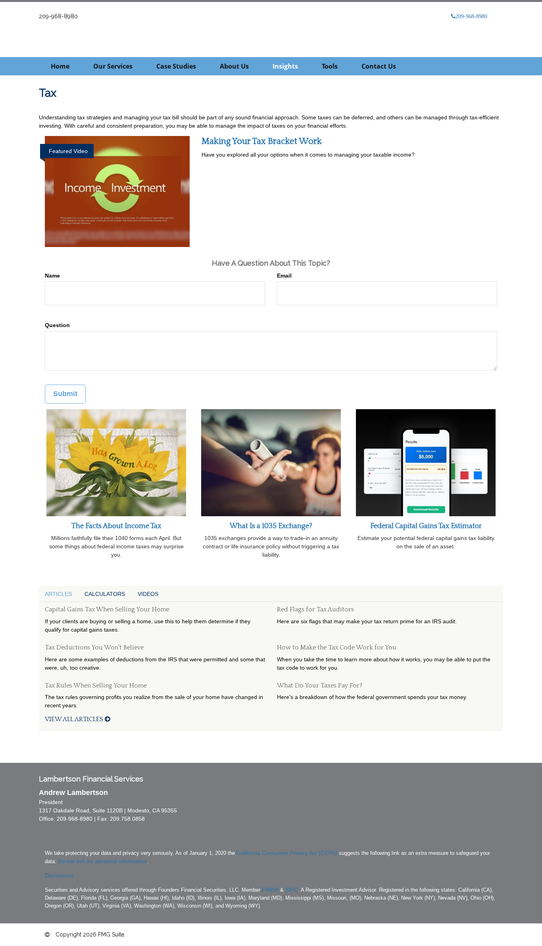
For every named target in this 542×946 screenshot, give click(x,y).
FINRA (270, 890)
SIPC (291, 890)
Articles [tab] (58, 594)
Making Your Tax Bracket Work (262, 141)
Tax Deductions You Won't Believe (94, 647)
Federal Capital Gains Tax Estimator (426, 526)
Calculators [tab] (105, 594)
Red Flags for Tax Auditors (315, 609)
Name (52, 275)
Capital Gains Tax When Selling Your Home (107, 609)
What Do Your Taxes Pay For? (319, 685)
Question (57, 325)
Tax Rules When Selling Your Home (96, 685)
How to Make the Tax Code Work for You (336, 647)
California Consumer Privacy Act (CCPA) (286, 853)
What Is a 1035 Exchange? (271, 526)
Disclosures (59, 875)
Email (284, 275)
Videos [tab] (148, 594)
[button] (112, 66)
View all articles (75, 719)
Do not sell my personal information (102, 861)
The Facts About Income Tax (116, 526)
